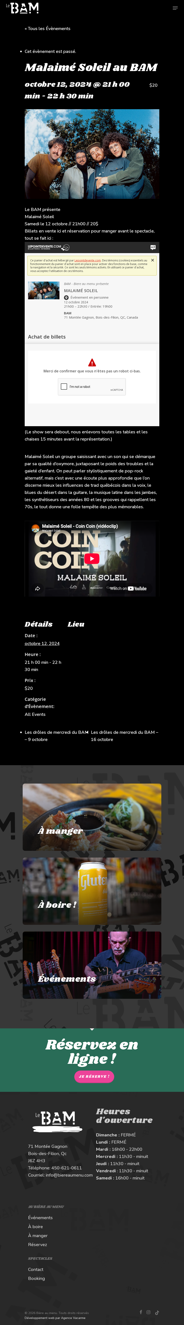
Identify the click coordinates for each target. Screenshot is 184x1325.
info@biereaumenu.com (69, 1175)
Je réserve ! (94, 1076)
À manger (38, 1236)
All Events (35, 714)
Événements (40, 1218)
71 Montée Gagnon (47, 1146)
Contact (35, 1269)
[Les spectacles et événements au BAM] (92, 965)
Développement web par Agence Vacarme (55, 1318)
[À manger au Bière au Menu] (92, 817)
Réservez (37, 1245)
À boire (35, 1227)
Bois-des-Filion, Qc (47, 1154)
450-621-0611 (66, 1168)
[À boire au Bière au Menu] (92, 891)
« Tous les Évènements (47, 29)
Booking (36, 1278)
